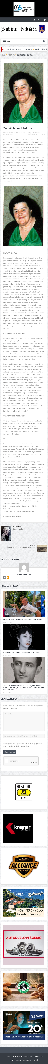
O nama (18, 1060)
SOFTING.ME (18, 1056)
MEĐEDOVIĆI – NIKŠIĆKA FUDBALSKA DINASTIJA (23, 620)
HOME (12, 1060)
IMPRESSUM (27, 1060)
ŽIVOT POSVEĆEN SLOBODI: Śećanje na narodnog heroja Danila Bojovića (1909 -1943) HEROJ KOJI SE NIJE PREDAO (23, 688)
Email (43, 134)
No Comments (7, 134)
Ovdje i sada (18, 529)
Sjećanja (37, 132)
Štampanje (33, 134)
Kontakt (36, 1060)
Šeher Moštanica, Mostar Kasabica (21, 547)
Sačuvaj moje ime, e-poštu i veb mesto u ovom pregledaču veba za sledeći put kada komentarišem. (22, 744)
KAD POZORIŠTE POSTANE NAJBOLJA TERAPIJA (23, 653)
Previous (18, 526)
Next (31, 545)
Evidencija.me (38, 1056)
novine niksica (15, 132)
